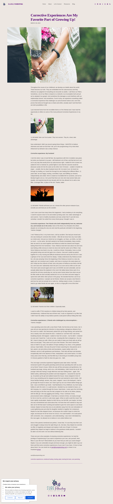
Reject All (20, 497)
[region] (20, 493)
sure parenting (76, 459)
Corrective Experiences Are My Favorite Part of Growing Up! (54, 17)
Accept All (30, 497)
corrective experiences (37, 459)
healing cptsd (57, 459)
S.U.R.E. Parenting (15, 4)
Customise (10, 497)
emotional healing (48, 459)
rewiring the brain (66, 459)
